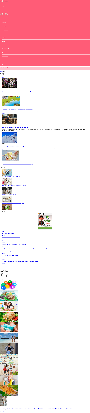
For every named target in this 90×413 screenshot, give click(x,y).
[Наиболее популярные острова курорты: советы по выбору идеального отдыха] (9, 342)
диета (8, 408)
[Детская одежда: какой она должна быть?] (9, 374)
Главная (1, 71)
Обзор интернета (6, 59)
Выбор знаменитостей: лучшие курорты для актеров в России (18, 91)
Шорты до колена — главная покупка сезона (9, 194)
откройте (34, 408)
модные (29, 408)
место (26, 408)
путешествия (53, 408)
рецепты (61, 408)
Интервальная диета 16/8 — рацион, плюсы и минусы (10, 210)
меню (22, 408)
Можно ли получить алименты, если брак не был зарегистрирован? (13, 203)
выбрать (6, 408)
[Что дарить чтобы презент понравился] (9, 332)
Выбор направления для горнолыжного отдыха (14, 146)
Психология (6, 30)
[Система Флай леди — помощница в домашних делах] (9, 384)
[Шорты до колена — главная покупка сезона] (7, 193)
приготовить (40, 408)
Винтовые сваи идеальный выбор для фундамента (15, 127)
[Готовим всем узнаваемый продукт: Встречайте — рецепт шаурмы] (9, 321)
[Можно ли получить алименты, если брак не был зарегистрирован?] (7, 202)
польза (37, 408)
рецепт (57, 408)
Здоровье (4, 22)
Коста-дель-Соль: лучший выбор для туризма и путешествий (17, 109)
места (25, 408)
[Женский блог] (4, 1)
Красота (3, 41)
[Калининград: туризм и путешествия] (9, 363)
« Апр (1, 278)
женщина (12, 408)
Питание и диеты (5, 48)
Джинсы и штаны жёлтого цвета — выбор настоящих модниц (17, 164)
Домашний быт (5, 56)
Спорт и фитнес (6, 33)
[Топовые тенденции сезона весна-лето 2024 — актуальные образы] (9, 353)
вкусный (3, 408)
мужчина (31, 408)
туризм (67, 408)
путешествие (45, 408)
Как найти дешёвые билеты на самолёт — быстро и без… (11, 176)
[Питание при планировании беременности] (9, 311)
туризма (69, 408)
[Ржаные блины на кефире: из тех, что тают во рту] (9, 300)
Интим (5, 26)
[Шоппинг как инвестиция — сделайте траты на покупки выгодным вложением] (7, 184)
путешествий (49, 408)
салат (63, 408)
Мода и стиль (4, 37)
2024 (1, 408)
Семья (3, 52)
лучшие (20, 408)
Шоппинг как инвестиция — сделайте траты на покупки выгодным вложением (15, 185)
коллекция (16, 408)
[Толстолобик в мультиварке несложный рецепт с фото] (9, 395)
